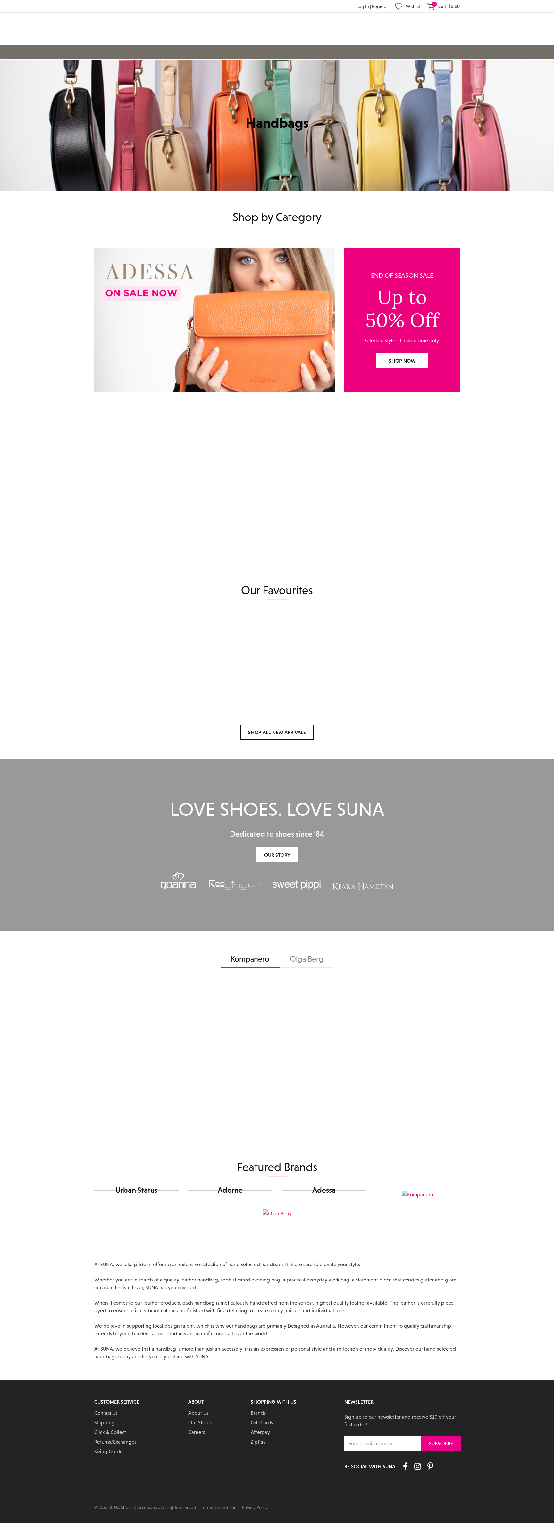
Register (380, 6)
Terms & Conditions (219, 1507)
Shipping (104, 1422)
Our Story (277, 855)
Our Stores (200, 1422)
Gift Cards (262, 1422)
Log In (363, 6)
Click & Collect (110, 1432)
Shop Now (402, 361)
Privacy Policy (255, 1507)
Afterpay (260, 1432)
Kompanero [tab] (250, 958)
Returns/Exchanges (115, 1442)
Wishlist (413, 6)
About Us (198, 1413)
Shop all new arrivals (277, 732)
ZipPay (258, 1442)
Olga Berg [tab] (306, 958)
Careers (196, 1432)
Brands (258, 1413)
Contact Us (106, 1413)
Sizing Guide (108, 1451)
